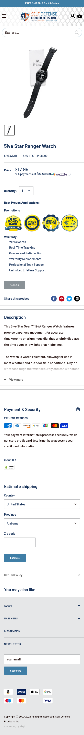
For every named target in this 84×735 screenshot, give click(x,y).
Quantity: (10, 191)
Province (10, 514)
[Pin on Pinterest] (61, 298)
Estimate (15, 557)
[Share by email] (77, 298)
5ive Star (10, 155)
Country (9, 495)
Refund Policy (13, 575)
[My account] (73, 16)
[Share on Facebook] (54, 298)
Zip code (9, 533)
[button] (47, 174)
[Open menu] (4, 16)
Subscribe (15, 670)
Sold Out (14, 285)
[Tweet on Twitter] (69, 298)
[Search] (77, 32)
